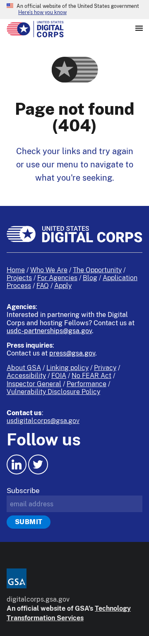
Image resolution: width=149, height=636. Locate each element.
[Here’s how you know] (74, 9)
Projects (19, 278)
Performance (86, 384)
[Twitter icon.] (38, 464)
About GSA (24, 368)
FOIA (58, 376)
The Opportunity (97, 270)
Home (16, 270)
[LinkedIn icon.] (16, 464)
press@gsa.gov (72, 353)
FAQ (42, 286)
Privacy (105, 368)
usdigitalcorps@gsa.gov (43, 421)
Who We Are (48, 270)
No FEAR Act (91, 376)
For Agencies (57, 278)
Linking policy (67, 368)
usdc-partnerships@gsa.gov (49, 331)
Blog (90, 278)
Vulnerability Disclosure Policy (53, 392)
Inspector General (34, 384)
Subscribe (23, 490)
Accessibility (26, 376)
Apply (63, 286)
